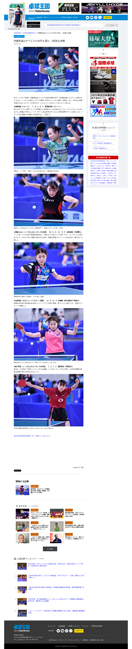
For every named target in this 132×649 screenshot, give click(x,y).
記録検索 (39, 17)
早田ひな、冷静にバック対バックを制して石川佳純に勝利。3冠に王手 (103, 176)
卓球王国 (17, 33)
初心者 (75, 17)
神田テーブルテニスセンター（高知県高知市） (104, 136)
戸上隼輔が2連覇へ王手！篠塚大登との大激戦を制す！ (102, 168)
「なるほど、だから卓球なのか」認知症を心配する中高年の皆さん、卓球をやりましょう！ (40, 527)
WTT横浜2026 (35, 510)
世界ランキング (49, 17)
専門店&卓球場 (66, 17)
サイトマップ (62, 640)
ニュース (32, 17)
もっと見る (50, 549)
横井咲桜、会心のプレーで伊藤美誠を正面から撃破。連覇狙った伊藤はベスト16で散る (40, 490)
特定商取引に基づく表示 (97, 640)
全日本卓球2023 (29, 33)
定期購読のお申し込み (33, 26)
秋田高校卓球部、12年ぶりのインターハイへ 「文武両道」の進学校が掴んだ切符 (74, 514)
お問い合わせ (53, 640)
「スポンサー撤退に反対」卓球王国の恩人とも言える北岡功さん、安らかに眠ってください (40, 538)
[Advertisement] (48, 451)
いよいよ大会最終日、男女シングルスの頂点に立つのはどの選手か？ (103, 178)
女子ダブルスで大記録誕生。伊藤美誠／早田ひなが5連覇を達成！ (103, 183)
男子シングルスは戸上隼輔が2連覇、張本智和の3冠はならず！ (102, 164)
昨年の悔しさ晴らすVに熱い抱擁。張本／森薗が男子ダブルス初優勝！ (102, 181)
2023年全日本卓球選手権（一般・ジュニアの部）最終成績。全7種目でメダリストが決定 (102, 161)
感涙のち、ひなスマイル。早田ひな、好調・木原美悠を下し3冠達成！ (103, 166)
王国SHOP (107, 17)
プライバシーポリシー (74, 640)
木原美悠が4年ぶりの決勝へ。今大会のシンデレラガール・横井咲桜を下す (102, 173)
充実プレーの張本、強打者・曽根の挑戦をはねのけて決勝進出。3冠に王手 (103, 171)
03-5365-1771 (21, 639)
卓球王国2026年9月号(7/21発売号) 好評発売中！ (64, 25)
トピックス (68, 510)
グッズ (58, 17)
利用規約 (85, 640)
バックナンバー (33, 23)
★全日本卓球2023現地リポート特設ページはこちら (32, 436)
